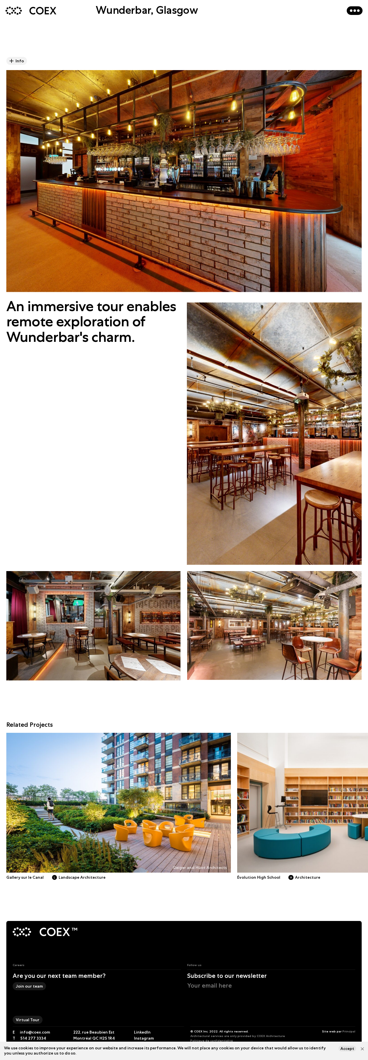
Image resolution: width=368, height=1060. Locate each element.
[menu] (355, 10)
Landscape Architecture (80, 877)
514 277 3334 (33, 1038)
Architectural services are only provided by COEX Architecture (237, 1036)
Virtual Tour (27, 1019)
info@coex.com (35, 1032)
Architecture (305, 877)
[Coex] (38, 932)
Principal (348, 1031)
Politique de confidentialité (211, 1040)
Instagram (144, 1038)
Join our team (29, 986)
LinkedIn (142, 1032)
